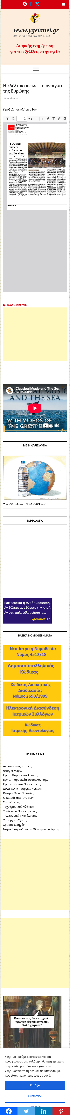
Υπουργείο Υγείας (15, 820)
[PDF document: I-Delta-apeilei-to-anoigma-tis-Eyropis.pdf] (35, 204)
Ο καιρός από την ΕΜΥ (18, 798)
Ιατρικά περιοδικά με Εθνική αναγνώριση (31, 829)
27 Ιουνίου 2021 (12, 98)
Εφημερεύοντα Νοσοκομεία (21, 784)
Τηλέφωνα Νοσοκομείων (19, 811)
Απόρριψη (35, 1106)
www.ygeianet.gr (36, 30)
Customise (35, 1096)
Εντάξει (35, 1085)
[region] (35, 1081)
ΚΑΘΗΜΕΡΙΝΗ (17, 305)
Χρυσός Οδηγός (13, 825)
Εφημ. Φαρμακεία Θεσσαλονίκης (25, 779)
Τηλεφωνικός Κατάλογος (19, 816)
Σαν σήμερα (11, 802)
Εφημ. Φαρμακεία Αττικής (20, 775)
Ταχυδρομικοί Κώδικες (18, 807)
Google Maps (12, 770)
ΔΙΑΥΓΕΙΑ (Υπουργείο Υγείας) (22, 788)
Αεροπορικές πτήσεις (17, 766)
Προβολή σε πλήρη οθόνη (20, 109)
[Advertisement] (35, 334)
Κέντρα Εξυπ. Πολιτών (18, 793)
